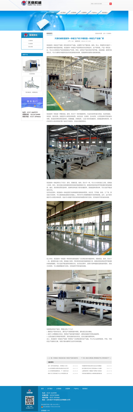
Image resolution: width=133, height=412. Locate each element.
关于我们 (63, 12)
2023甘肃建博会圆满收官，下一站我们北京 (58, 371)
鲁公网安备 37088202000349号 (51, 406)
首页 (52, 12)
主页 (104, 33)
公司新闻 (73, 12)
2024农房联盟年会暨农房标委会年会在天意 (58, 368)
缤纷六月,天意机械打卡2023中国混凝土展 (58, 373)
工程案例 (83, 12)
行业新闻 (30, 43)
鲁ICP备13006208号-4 (53, 404)
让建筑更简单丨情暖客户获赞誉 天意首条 (92, 371)
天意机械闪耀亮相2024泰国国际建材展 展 (92, 373)
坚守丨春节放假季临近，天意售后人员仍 (57, 366)
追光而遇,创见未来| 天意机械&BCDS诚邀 (92, 368)
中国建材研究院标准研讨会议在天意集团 (91, 366)
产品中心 (94, 12)
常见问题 (30, 46)
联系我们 (104, 12)
